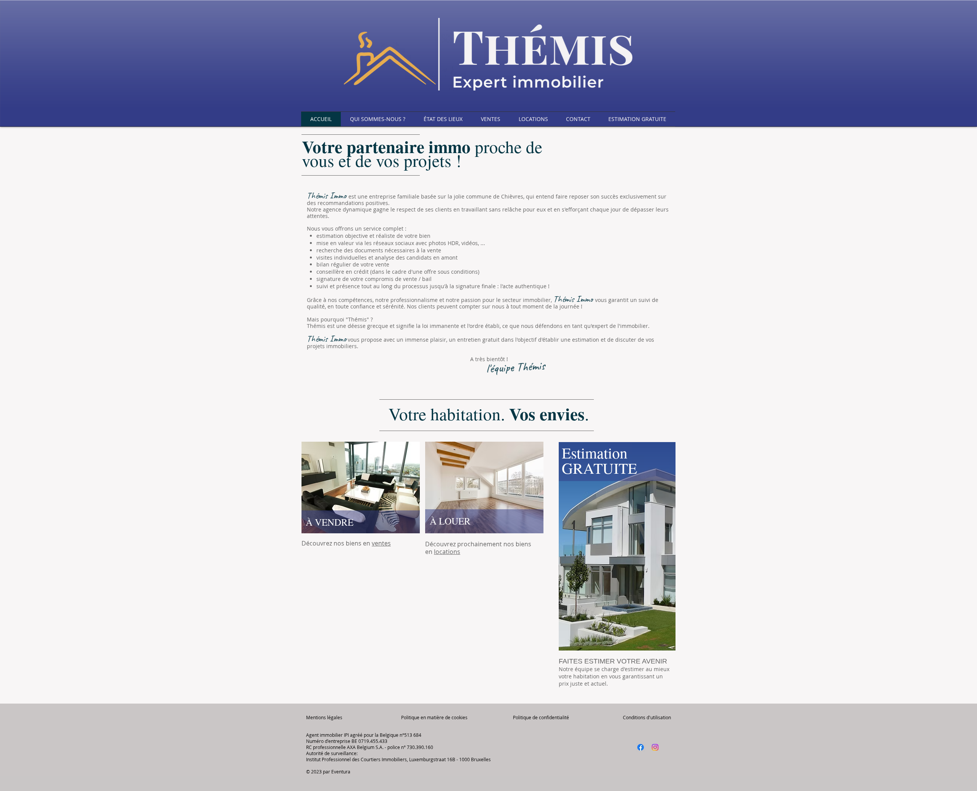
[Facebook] (640, 747)
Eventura (340, 771)
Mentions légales (324, 717)
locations (447, 551)
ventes (381, 543)
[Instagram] (655, 747)
